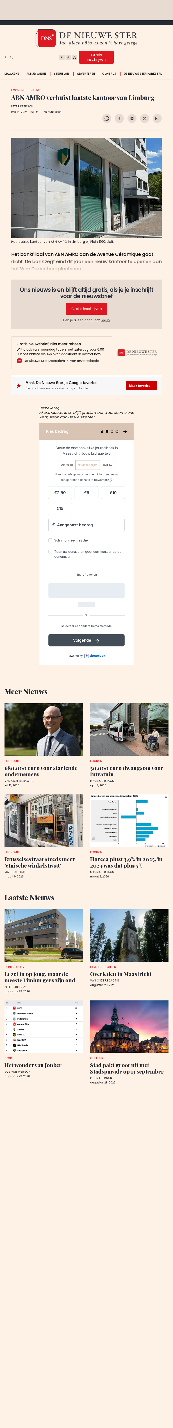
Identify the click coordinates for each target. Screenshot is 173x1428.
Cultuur (96, 1058)
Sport (9, 1058)
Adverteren (86, 74)
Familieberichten (103, 967)
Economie (18, 90)
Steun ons (62, 74)
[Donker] (6, 57)
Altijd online (37, 74)
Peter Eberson (22, 106)
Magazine (12, 74)
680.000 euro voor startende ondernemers (41, 771)
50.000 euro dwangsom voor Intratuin (126, 771)
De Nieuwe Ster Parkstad (143, 74)
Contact (109, 74)
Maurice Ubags (102, 781)
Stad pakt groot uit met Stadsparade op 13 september (127, 1068)
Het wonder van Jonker (33, 1065)
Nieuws (36, 90)
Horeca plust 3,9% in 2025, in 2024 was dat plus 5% (126, 862)
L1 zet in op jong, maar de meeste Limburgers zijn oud (40, 977)
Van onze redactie (19, 781)
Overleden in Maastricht (121, 973)
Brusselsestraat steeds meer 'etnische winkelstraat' (40, 862)
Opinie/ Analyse (16, 967)
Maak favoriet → (141, 385)
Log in (105, 320)
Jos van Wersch (18, 1072)
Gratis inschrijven (96, 57)
